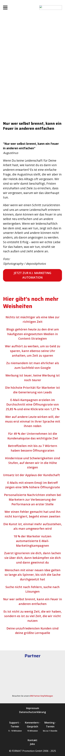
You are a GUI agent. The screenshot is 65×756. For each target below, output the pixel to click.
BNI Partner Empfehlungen (41, 696)
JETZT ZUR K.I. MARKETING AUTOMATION (32, 275)
